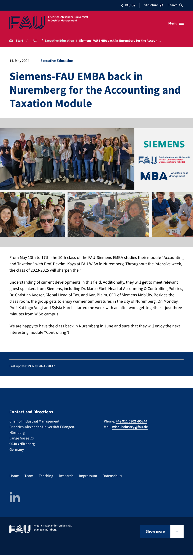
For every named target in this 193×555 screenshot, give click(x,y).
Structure (151, 5)
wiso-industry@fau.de (130, 427)
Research (66, 476)
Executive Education (56, 60)
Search (172, 5)
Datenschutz (112, 476)
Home (14, 476)
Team (28, 476)
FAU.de (130, 5)
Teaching (46, 476)
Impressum (88, 476)
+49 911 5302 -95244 (131, 421)
